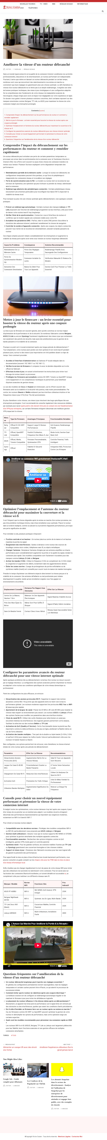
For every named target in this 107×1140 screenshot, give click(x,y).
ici (65, 874)
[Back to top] (105, 1138)
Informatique (82, 4)
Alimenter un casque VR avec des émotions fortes (20, 1048)
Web (53, 4)
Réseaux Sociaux (66, 4)
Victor (8, 69)
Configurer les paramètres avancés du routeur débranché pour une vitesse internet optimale (37, 131)
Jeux (22, 8)
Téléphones (33, 8)
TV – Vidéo (44, 4)
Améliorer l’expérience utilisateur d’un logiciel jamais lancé (56, 1048)
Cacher (41, 110)
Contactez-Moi (77, 1136)
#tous (13, 1035)
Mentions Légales (64, 1136)
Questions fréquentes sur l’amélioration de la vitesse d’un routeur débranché (31, 139)
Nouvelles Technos (27, 4)
